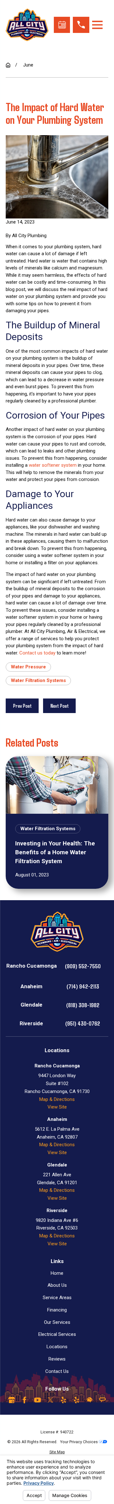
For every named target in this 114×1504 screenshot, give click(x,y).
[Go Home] (8, 65)
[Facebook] (24, 1400)
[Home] (27, 25)
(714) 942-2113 (82, 986)
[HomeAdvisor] (89, 1400)
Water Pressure (28, 667)
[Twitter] (50, 1400)
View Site (57, 1107)
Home (57, 1273)
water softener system (53, 465)
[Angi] (102, 1400)
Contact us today (37, 653)
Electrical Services (57, 1334)
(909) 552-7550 (83, 966)
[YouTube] (37, 1400)
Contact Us (57, 1371)
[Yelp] (63, 1400)
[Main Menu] (97, 25)
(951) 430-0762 (82, 1023)
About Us (57, 1285)
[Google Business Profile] (11, 1400)
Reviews (57, 1359)
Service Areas (57, 1297)
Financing (57, 1310)
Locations (57, 1346)
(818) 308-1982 (82, 1004)
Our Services (57, 1322)
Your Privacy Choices (79, 1441)
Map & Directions (57, 1099)
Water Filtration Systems (38, 680)
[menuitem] (57, 1452)
